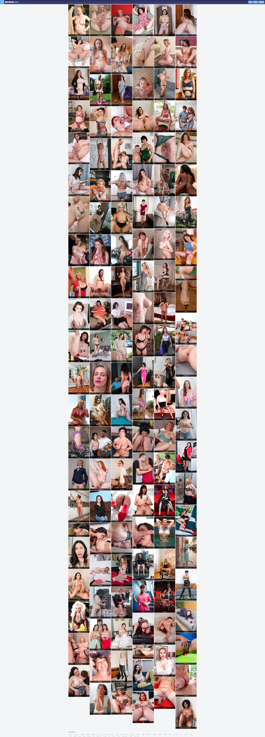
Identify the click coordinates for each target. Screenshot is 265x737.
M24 (94, 736)
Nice (102, 734)
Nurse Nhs (176, 734)
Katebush (126, 734)
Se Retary (107, 734)
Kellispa (191, 734)
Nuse (181, 734)
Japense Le (132, 734)
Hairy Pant (77, 734)
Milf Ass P (149, 734)
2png (122, 734)
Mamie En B (99, 736)
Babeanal (89, 736)
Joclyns (117, 734)
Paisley (105, 736)
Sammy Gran (124, 736)
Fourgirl (130, 736)
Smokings (82, 734)
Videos (255, 2)
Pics (250, 2)
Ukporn (75, 736)
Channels (261, 2)
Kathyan (186, 734)
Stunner (170, 734)
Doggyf (143, 734)
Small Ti (138, 734)
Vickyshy (154, 734)
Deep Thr (165, 734)
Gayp (84, 736)
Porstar (118, 736)
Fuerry (70, 736)
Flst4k (112, 734)
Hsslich (113, 736)
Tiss (98, 734)
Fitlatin (80, 736)
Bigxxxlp (71, 734)
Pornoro (160, 734)
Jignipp (88, 734)
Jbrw (109, 736)
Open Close (136, 736)
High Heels (93, 734)
